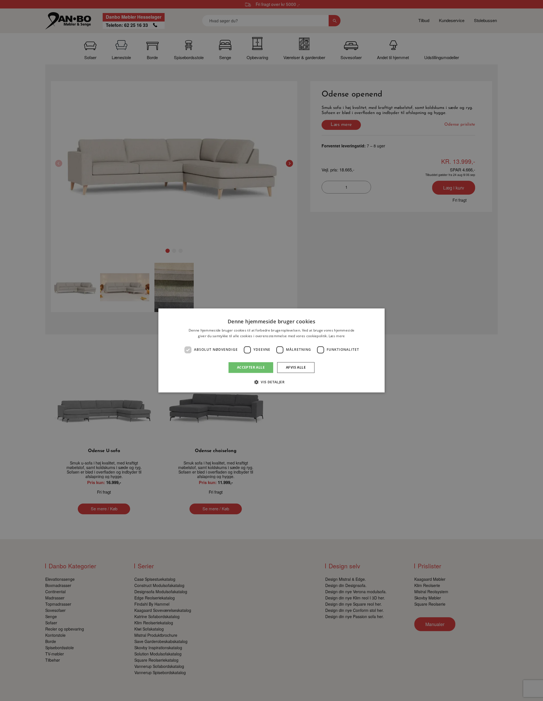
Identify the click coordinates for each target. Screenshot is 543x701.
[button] (271, 382)
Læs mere (337, 336)
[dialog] (271, 350)
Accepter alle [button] (251, 367)
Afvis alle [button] (296, 367)
